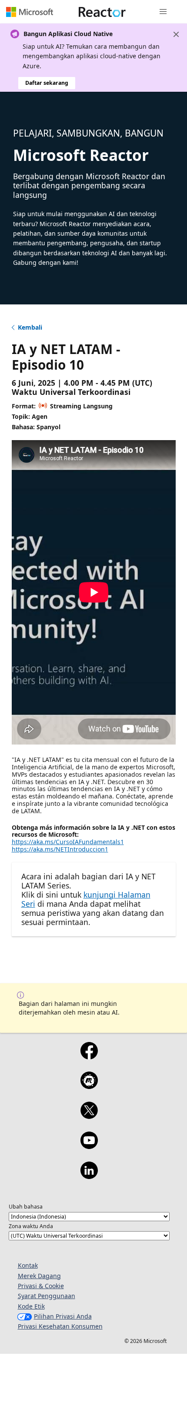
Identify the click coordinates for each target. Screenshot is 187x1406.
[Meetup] (89, 1086)
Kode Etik (31, 1306)
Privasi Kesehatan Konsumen (60, 1326)
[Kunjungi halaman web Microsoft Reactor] (102, 11)
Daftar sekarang (46, 83)
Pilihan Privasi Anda (63, 1316)
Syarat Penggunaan (46, 1296)
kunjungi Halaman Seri (85, 899)
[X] (89, 1116)
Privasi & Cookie (41, 1286)
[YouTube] (89, 1146)
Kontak (28, 1265)
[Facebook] (89, 1056)
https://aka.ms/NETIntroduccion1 (60, 849)
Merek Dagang (39, 1276)
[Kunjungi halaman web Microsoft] (29, 11)
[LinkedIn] (89, 1176)
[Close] (176, 34)
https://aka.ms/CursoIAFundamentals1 (68, 842)
